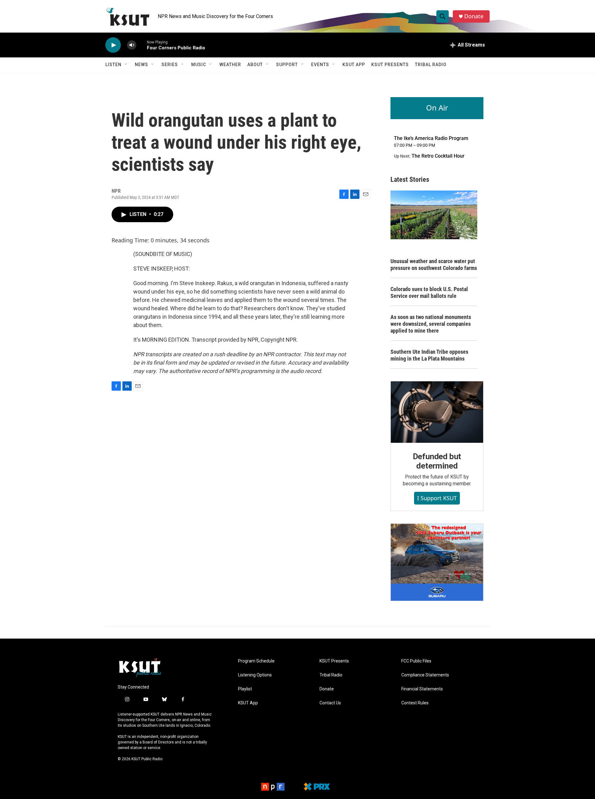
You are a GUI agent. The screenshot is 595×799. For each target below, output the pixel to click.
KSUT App (353, 64)
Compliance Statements (425, 675)
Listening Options (255, 675)
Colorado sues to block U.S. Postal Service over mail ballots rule (429, 292)
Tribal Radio (431, 64)
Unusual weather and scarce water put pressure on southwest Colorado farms (433, 264)
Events (320, 64)
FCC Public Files (416, 661)
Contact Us (330, 703)
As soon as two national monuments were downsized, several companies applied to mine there (430, 324)
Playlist (245, 689)
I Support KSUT (437, 498)
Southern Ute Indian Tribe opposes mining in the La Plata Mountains (429, 355)
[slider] (142, 45)
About (255, 64)
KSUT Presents (390, 64)
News (141, 64)
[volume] (131, 45)
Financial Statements (422, 689)
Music (198, 64)
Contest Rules (415, 703)
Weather (230, 64)
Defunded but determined (437, 461)
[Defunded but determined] (437, 412)
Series (169, 64)
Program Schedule (256, 661)
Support (287, 64)
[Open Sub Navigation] (126, 64)
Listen (113, 64)
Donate (473, 16)
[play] (113, 45)
